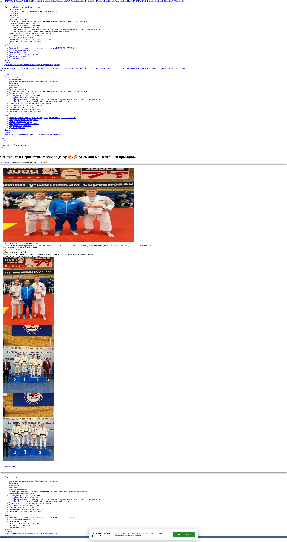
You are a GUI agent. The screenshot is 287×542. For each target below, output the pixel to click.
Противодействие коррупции (20, 521)
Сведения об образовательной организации (21, 477)
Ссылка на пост (9, 466)
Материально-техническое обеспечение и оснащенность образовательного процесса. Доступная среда (48, 491)
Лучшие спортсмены (17, 527)
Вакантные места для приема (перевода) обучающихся (30, 503)
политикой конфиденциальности (132, 535)
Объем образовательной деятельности (27, 497)
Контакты (8, 531)
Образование (14, 485)
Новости (9, 162)
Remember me (21, 145)
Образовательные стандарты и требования (25, 511)
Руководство (14, 487)
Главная (3, 162)
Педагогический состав (18, 489)
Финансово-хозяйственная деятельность (24, 495)
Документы (13, 483)
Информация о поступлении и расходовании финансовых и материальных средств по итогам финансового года (56, 499)
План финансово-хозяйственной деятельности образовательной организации (43, 501)
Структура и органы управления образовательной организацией (33, 481)
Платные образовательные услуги (22, 493)
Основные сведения (16, 479)
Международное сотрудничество (21, 507)
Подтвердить (183, 534)
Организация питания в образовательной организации (30, 509)
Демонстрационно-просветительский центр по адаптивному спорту (30, 533)
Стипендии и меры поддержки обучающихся (26, 505)
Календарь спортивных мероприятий (23, 519)
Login (2, 138)
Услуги (7, 513)
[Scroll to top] (1, 541)
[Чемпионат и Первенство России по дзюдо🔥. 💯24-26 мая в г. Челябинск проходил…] (68, 241)
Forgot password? (6, 145)
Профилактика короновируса (20, 525)
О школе (7, 515)
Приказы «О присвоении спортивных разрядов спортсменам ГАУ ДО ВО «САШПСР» (42, 517)
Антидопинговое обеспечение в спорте (24, 523)
